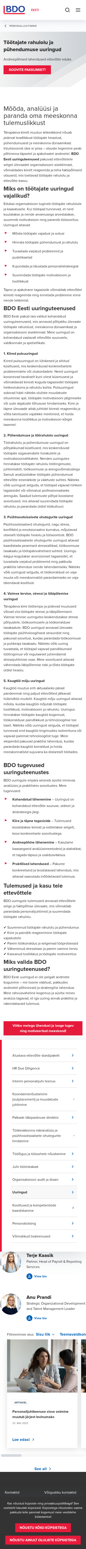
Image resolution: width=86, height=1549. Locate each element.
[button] (27, 69)
